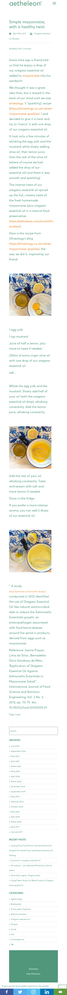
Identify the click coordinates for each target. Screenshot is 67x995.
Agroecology (16, 899)
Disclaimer (33, 969)
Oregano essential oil (20, 919)
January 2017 (17, 832)
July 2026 (15, 746)
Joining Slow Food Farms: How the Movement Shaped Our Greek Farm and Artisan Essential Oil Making (31, 850)
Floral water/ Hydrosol (20, 909)
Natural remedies (18, 914)
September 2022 (18, 751)
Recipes (15, 38)
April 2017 (15, 827)
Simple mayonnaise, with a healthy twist (27, 24)
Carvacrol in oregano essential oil (25, 860)
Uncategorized (17, 939)
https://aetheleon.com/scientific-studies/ (27, 591)
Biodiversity (16, 904)
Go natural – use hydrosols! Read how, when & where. (30, 868)
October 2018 (17, 806)
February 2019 (17, 801)
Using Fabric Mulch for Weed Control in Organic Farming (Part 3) (31, 883)
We (12, 944)
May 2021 (15, 756)
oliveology (16, 103)
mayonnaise (31, 76)
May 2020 (15, 771)
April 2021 (15, 761)
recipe (18, 714)
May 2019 (15, 796)
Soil (12, 934)
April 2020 (15, 776)
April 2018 (15, 817)
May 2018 (15, 811)
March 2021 (16, 766)
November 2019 (18, 786)
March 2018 (16, 822)
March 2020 (16, 781)
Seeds (13, 929)
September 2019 (18, 791)
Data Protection (33, 974)
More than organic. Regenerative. (26, 875)
